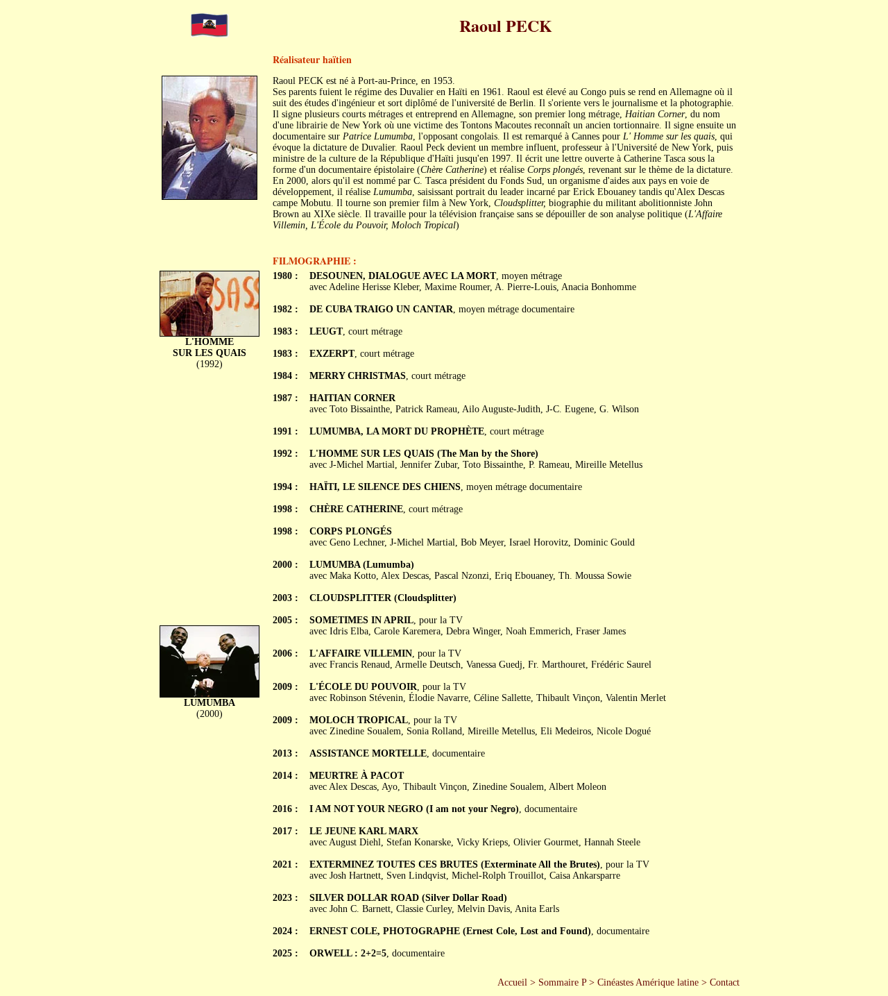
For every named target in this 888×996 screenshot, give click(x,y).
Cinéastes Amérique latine (648, 982)
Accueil (512, 982)
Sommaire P (562, 982)
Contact (725, 982)
